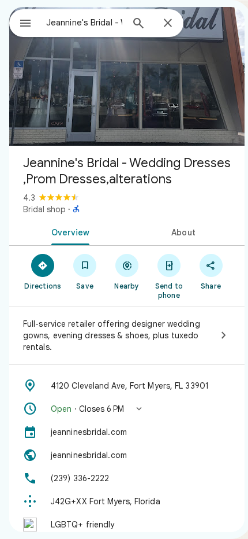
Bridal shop (44, 209)
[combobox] (84, 22)
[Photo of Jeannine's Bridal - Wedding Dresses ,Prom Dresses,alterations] (127, 76)
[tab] (68, 231)
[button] (127, 408)
